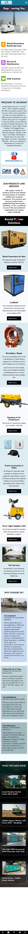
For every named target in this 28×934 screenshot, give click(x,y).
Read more (12, 268)
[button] (26, 2)
